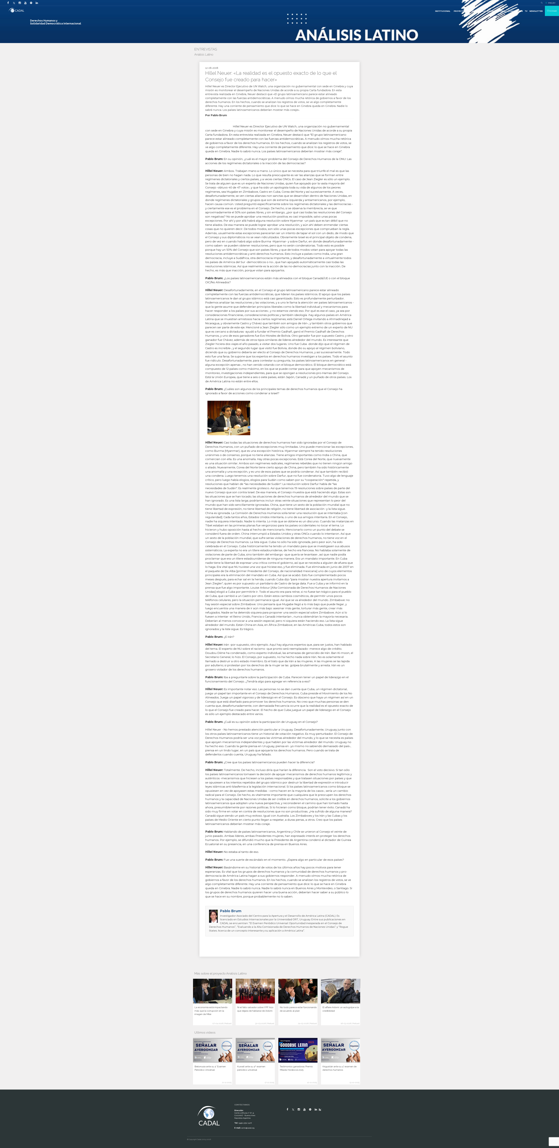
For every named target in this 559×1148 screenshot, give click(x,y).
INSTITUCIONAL (442, 11)
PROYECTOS (460, 11)
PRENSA (502, 11)
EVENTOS (472, 11)
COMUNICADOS (515, 11)
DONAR (553, 11)
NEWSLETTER (536, 11)
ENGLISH (551, 3)
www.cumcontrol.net (5, 1102)
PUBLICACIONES (487, 11)
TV (526, 11)
